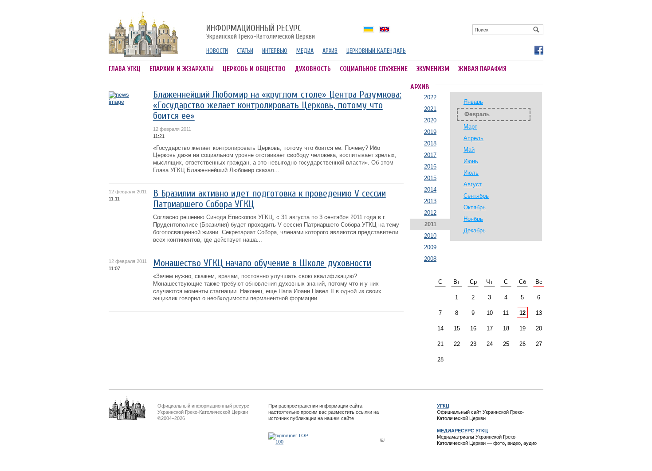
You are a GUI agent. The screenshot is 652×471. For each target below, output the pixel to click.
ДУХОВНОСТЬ (313, 69)
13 (539, 313)
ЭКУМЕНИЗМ (432, 69)
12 (522, 313)
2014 (430, 189)
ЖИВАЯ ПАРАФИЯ (482, 69)
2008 (430, 258)
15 (457, 328)
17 (490, 328)
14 (440, 328)
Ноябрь (473, 219)
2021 (430, 109)
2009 (430, 247)
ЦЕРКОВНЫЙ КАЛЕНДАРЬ (376, 51)
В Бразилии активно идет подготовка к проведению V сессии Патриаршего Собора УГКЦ (269, 199)
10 (490, 313)
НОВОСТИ (217, 51)
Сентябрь (476, 195)
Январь (473, 101)
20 (539, 328)
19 (522, 328)
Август (472, 184)
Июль (471, 172)
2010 (430, 235)
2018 (430, 143)
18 (506, 328)
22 (457, 344)
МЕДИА (305, 51)
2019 (430, 132)
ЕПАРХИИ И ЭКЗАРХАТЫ (181, 69)
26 (522, 344)
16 (473, 328)
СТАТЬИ (245, 51)
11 (506, 313)
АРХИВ (330, 51)
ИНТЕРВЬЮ (274, 51)
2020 (430, 120)
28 (440, 359)
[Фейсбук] (538, 50)
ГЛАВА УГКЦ (125, 69)
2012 (430, 212)
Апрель (473, 138)
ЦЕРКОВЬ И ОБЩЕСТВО (254, 69)
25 (506, 344)
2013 (430, 201)
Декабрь (474, 230)
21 (440, 344)
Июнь (470, 161)
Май (469, 149)
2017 (430, 155)
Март (470, 126)
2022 (430, 97)
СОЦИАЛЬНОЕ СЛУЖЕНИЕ (374, 69)
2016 (430, 166)
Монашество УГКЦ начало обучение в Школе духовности (262, 263)
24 (490, 344)
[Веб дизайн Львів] (383, 440)
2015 (430, 178)
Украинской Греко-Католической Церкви (260, 32)
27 (539, 344)
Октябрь (474, 207)
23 (473, 344)
